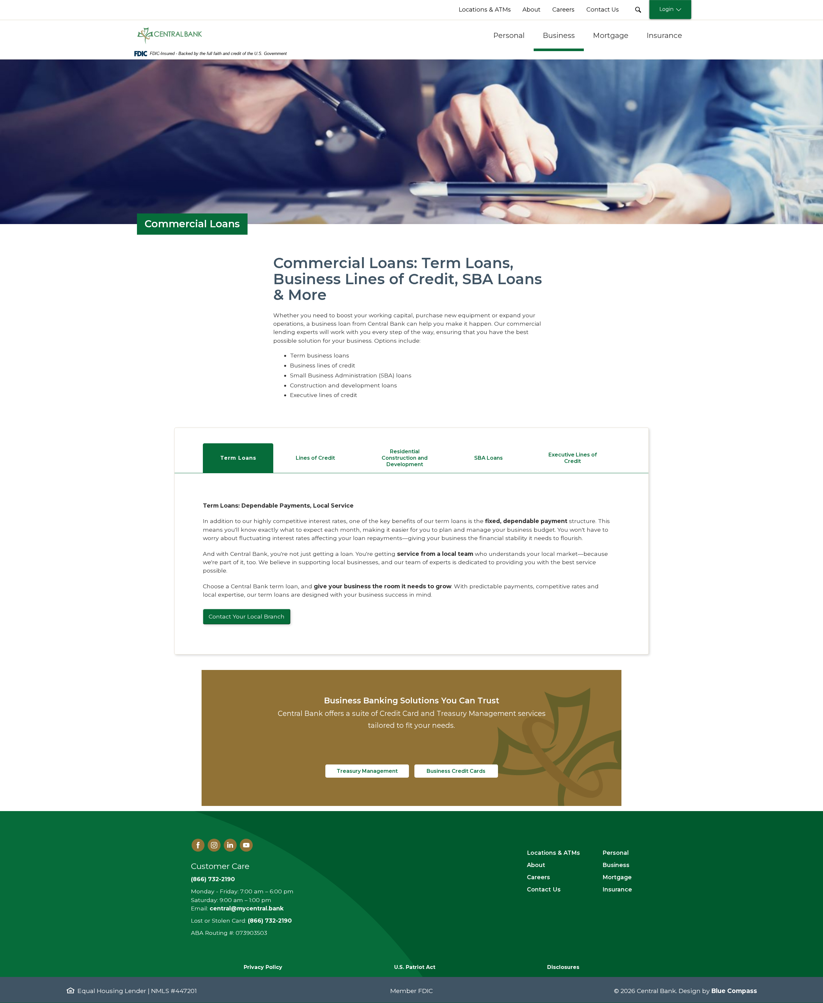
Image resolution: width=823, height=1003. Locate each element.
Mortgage (617, 877)
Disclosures (563, 967)
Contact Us (544, 889)
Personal (615, 852)
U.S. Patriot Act (414, 967)
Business (615, 865)
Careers (538, 877)
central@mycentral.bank (247, 908)
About (536, 865)
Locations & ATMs (553, 852)
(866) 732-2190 (213, 879)
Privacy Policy (263, 967)
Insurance (617, 889)
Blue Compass (734, 991)
